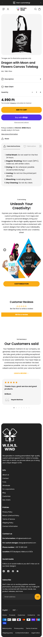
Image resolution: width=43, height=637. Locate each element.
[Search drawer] (35, 9)
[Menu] (4, 9)
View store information (9, 134)
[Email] (17, 571)
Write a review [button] (21, 314)
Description (9, 79)
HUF (14, 610)
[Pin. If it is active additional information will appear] (4, 249)
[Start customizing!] (21, 2)
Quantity (4, 92)
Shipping (13, 103)
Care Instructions (13, 146)
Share (7, 139)
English (5, 610)
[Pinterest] (13, 571)
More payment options (21, 122)
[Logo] (21, 9)
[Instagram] (3, 571)
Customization (21, 284)
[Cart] (39, 9)
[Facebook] (8, 571)
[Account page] (8, 9)
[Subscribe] (37, 597)
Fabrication (31, 146)
